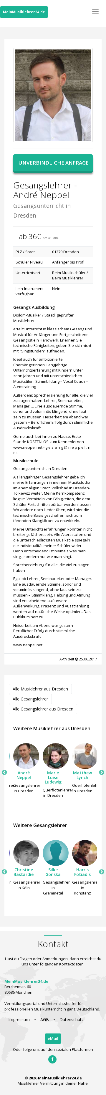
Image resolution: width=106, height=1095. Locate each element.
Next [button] (102, 773)
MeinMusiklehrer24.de (24, 11)
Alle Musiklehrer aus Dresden (40, 689)
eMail (53, 1038)
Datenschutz (71, 1019)
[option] (23, 769)
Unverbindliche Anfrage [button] (54, 162)
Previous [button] (4, 773)
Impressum (19, 1019)
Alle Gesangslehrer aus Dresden (43, 709)
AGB (44, 1019)
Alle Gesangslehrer (30, 699)
